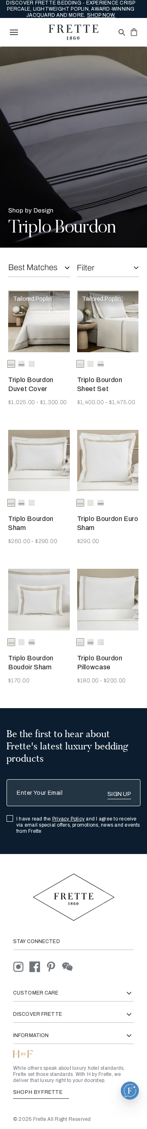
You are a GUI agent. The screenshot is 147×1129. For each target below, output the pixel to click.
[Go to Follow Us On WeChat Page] (69, 967)
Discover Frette (37, 1014)
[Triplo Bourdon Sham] (39, 461)
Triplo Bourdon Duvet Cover (30, 384)
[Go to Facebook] (37, 967)
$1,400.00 (91, 402)
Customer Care (36, 993)
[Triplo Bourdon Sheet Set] (108, 321)
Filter (85, 267)
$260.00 (19, 541)
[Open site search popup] (121, 33)
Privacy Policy (68, 819)
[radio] (21, 364)
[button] (130, 1091)
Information (31, 1035)
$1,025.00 (22, 402)
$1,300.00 (53, 402)
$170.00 (18, 680)
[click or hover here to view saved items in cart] (134, 32)
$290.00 (46, 541)
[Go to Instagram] (21, 967)
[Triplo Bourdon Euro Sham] (108, 461)
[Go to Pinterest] (54, 967)
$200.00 (115, 680)
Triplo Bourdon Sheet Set (99, 384)
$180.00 (88, 680)
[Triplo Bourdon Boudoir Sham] (39, 599)
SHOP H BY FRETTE (38, 1092)
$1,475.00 (122, 402)
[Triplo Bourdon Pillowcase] (108, 599)
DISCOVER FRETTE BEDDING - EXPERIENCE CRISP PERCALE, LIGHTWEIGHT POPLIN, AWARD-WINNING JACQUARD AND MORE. (70, 9)
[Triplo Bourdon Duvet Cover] (39, 321)
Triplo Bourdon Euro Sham (107, 523)
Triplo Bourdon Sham (30, 523)
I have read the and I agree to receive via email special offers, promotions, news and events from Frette (78, 825)
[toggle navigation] (14, 32)
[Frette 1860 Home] (73, 32)
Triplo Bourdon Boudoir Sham (30, 663)
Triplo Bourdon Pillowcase (99, 663)
